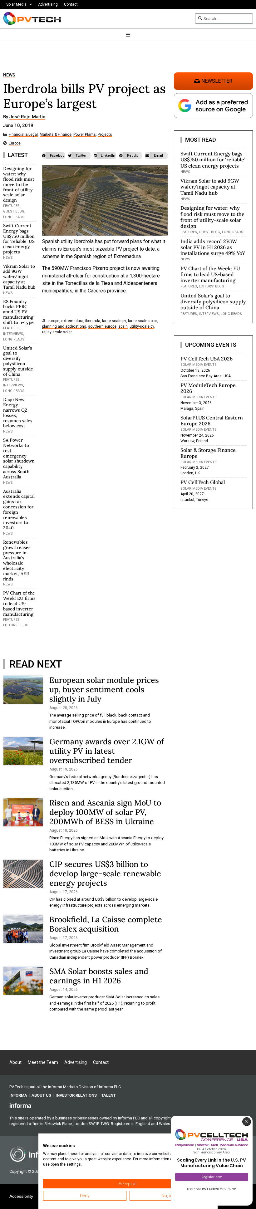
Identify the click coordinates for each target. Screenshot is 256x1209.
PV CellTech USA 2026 (206, 358)
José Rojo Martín (27, 117)
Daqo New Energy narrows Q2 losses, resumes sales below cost (17, 412)
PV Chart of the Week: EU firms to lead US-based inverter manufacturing (19, 603)
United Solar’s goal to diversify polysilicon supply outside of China (18, 361)
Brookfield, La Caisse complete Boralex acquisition (105, 924)
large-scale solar (142, 321)
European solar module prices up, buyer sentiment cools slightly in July (104, 689)
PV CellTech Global (202, 482)
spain (123, 327)
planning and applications (64, 327)
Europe (15, 143)
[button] (53, 155)
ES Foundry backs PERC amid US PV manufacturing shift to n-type (18, 312)
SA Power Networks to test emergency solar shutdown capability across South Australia (19, 458)
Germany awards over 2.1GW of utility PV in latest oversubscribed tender (106, 751)
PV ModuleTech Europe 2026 (208, 388)
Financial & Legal (23, 135)
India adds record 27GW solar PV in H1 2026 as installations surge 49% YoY (212, 247)
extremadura (72, 321)
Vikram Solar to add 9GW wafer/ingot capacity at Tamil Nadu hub (19, 276)
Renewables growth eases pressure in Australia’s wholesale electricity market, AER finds (17, 560)
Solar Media (16, 4)
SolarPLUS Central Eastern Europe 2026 (211, 420)
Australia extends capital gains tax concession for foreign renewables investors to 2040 (19, 509)
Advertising (48, 4)
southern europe (102, 327)
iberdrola (92, 321)
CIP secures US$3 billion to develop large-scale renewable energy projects (105, 873)
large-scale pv (114, 321)
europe (53, 321)
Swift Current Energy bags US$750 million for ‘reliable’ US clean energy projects (19, 239)
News (9, 75)
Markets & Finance (55, 135)
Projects (105, 135)
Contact (71, 4)
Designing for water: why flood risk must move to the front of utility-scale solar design (19, 184)
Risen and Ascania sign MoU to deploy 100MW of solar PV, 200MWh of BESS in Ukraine (105, 812)
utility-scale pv (142, 327)
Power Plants (84, 135)
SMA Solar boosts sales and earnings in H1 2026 (98, 976)
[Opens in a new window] (20, 1105)
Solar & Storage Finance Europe (208, 453)
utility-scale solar (57, 332)
